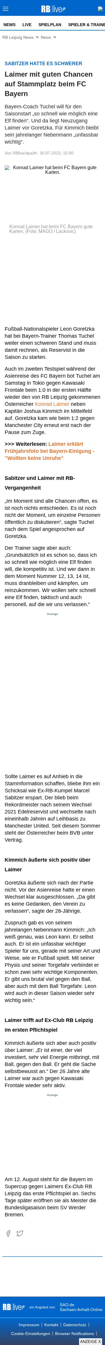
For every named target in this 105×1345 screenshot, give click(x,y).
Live (27, 24)
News (9, 24)
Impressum (29, 1325)
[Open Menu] (5, 10)
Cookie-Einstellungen (30, 1333)
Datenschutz (74, 1325)
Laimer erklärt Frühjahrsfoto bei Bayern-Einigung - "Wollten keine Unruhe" (50, 451)
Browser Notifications (74, 1333)
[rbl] (14, 1307)
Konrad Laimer (52, 404)
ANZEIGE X (90, 1341)
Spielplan (49, 24)
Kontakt (51, 1325)
